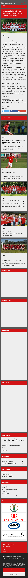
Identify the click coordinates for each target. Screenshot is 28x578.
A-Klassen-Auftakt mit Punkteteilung (13, 201)
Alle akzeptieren (14, 569)
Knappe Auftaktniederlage (10, 15)
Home (4, 13)
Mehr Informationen (12, 566)
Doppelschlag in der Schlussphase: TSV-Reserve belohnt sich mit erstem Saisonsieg (13, 142)
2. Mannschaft (15, 13)
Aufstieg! (4, 258)
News (22, 13)
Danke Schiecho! (6, 231)
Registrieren (6, 551)
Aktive (8, 13)
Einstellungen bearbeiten (14, 574)
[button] (5, 111)
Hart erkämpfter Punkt (8, 172)
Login (4, 549)
